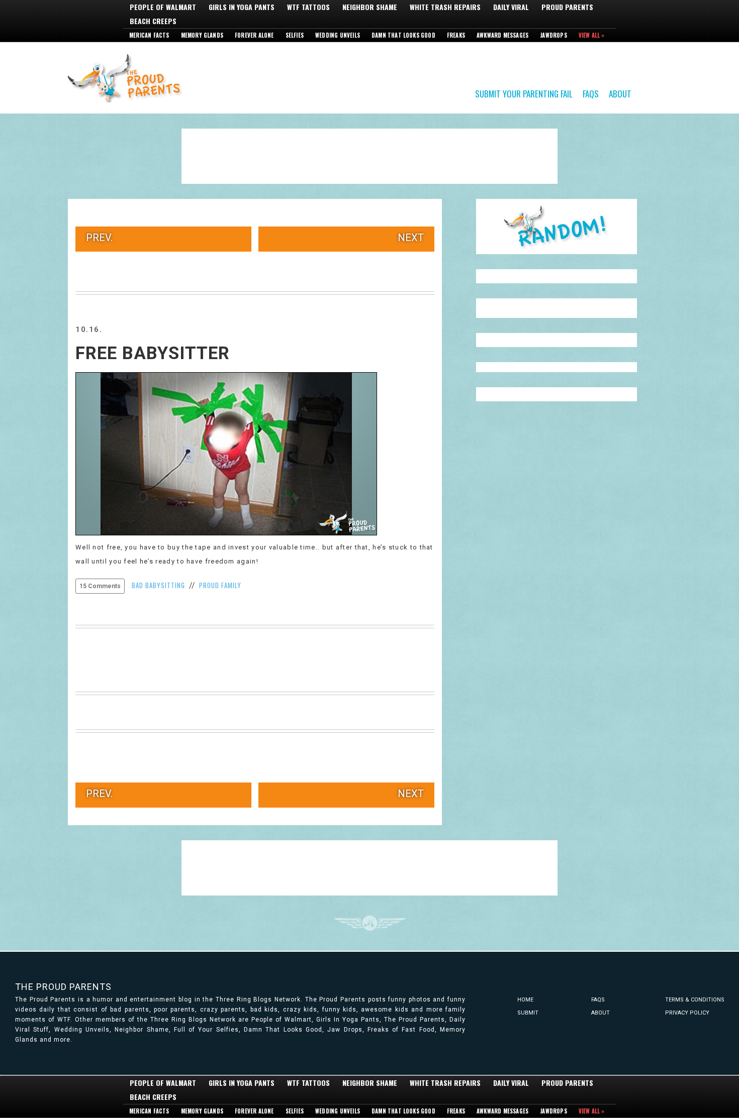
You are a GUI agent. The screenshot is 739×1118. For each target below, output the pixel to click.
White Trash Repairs (445, 7)
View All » (592, 35)
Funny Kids (128, 77)
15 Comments (100, 586)
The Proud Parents (63, 986)
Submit (527, 1013)
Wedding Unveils (337, 35)
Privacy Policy (687, 1013)
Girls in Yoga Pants (241, 7)
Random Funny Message (556, 226)
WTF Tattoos (308, 7)
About (620, 93)
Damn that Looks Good (403, 35)
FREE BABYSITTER (152, 353)
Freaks (456, 35)
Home (525, 999)
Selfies (295, 35)
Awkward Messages (502, 35)
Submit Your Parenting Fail (524, 93)
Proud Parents (567, 7)
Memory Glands (202, 35)
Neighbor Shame (369, 7)
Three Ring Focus (370, 923)
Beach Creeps (153, 21)
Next (411, 238)
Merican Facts (149, 35)
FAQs (591, 93)
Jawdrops (553, 35)
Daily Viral (511, 7)
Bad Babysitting (158, 585)
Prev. (99, 238)
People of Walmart (163, 7)
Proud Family (220, 585)
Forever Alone (254, 35)
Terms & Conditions (694, 999)
